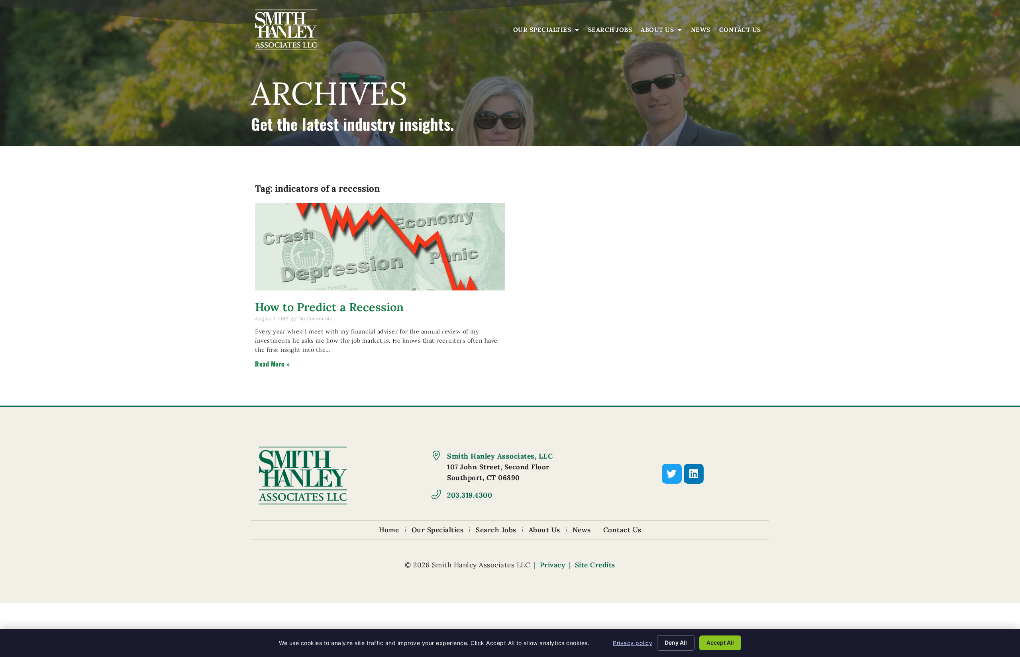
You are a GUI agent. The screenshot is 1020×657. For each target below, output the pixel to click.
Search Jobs (612, 31)
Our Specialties (548, 31)
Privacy (552, 565)
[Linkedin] (694, 474)
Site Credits (595, 565)
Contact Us (742, 31)
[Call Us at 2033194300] (436, 494)
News (702, 31)
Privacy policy (632, 642)
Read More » (272, 364)
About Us (663, 31)
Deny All (676, 642)
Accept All (720, 642)
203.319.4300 (469, 495)
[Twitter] (672, 474)
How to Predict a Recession (329, 307)
